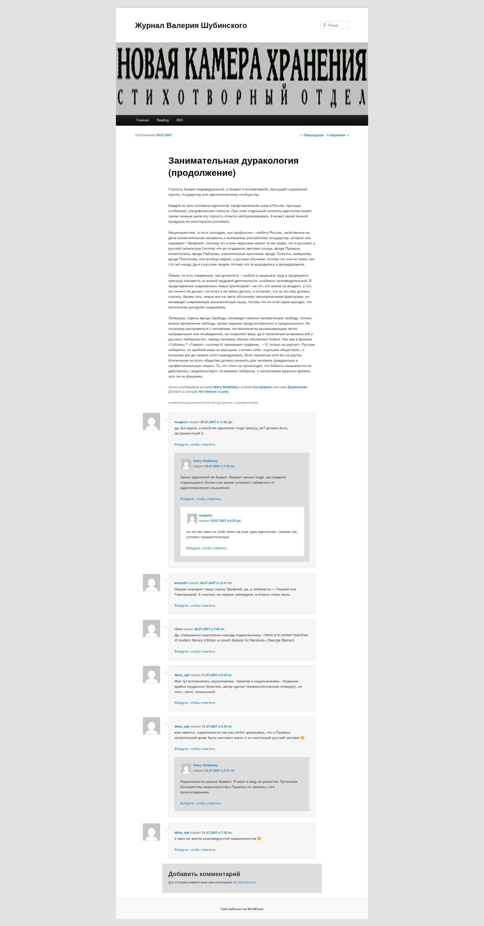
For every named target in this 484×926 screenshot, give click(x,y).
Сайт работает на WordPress (242, 909)
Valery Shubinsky (225, 387)
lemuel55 (181, 583)
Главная (142, 120)
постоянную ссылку (213, 391)
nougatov (181, 422)
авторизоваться (244, 882)
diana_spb (181, 675)
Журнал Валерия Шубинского (191, 24)
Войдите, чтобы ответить (194, 444)
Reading (163, 120)
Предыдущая (312, 135)
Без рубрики (262, 387)
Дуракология (297, 387)
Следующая (338, 135)
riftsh (178, 629)
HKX (179, 120)
